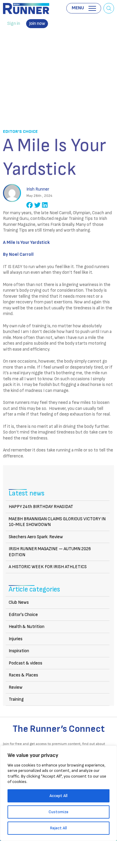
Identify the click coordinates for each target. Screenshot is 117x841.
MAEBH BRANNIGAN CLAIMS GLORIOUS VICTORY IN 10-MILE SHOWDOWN (57, 522)
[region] (58, 793)
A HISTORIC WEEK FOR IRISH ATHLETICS (48, 567)
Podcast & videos (25, 663)
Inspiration (19, 651)
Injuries (15, 639)
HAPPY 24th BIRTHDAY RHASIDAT (41, 507)
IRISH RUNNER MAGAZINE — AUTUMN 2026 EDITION (50, 552)
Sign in (13, 23)
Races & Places (23, 675)
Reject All (58, 828)
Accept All (59, 795)
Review (15, 687)
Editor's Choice (20, 131)
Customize (58, 811)
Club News (19, 602)
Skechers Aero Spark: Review (36, 537)
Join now (37, 23)
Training (16, 699)
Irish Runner (26, 8)
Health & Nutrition (26, 626)
